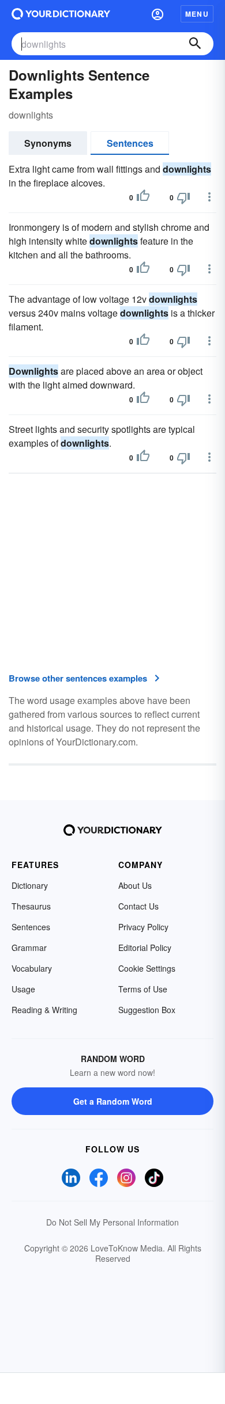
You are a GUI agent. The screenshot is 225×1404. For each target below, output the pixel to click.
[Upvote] (143, 197)
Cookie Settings (146, 968)
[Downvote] (183, 197)
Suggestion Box (146, 1009)
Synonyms (48, 143)
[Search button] (195, 43)
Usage (23, 989)
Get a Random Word (112, 1101)
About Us (135, 885)
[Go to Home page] (61, 14)
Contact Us (138, 906)
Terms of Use (142, 989)
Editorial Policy (144, 947)
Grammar (29, 947)
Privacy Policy (143, 927)
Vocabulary (32, 968)
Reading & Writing (44, 1009)
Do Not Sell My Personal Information (112, 1222)
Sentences (130, 143)
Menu (197, 14)
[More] (209, 197)
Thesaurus (31, 906)
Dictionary (30, 885)
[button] (157, 14)
